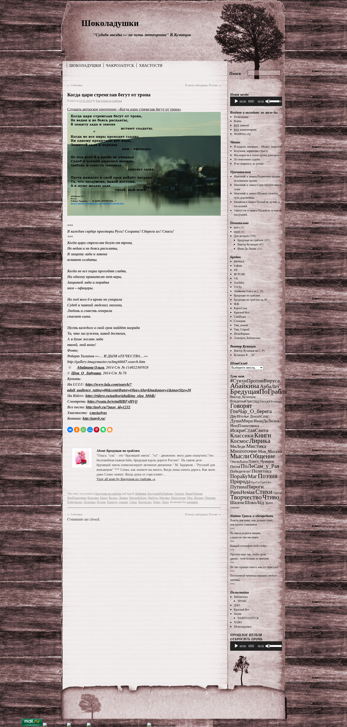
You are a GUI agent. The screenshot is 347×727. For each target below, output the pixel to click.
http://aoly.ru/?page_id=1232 (108, 407)
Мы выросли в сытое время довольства (257, 155)
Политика (89, 502)
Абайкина (140, 493)
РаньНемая (242, 491)
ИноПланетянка (76, 498)
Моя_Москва (195, 498)
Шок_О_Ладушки (86, 373)
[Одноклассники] (77, 429)
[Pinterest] (96, 429)
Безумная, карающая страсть (251, 151)
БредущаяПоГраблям (160, 493)
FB (235, 270)
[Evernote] (103, 429)
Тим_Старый (241, 329)
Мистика (164, 498)
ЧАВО (238, 622)
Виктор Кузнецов (247, 244)
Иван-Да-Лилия (246, 248)
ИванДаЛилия (194, 493)
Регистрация (241, 117)
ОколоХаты (239, 461)
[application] (256, 101)
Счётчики (74, 85)
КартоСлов (240, 308)
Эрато (165, 502)
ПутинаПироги (247, 486)
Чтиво (156, 502)
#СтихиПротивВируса (255, 380)
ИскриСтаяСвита (249, 430)
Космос (113, 498)
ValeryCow (240, 210)
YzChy (238, 287)
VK (236, 278)
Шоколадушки (110, 23)
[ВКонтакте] (70, 429)
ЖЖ (236, 304)
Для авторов (241, 236)
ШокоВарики (242, 333)
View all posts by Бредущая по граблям (126, 479)
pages (237, 231)
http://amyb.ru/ (94, 418)
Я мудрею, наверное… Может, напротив (258, 146)
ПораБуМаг (243, 475)
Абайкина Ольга (90, 367)
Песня (235, 466)
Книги (103, 498)
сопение (123, 502)
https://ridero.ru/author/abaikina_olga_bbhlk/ (120, 395)
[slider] (251, 101)
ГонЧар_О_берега (251, 411)
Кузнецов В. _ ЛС (244, 355)
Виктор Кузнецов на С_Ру (249, 350)
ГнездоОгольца (270, 401)
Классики (93, 498)
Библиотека (241, 597)
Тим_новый (241, 325)
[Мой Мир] (90, 429)
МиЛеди (153, 498)
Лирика (123, 498)
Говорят (179, 493)
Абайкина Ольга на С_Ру (248, 291)
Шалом (237, 502)
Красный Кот (241, 312)
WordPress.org (242, 134)
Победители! (74, 502)
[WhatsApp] (83, 429)
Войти (237, 121)
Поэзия (101, 502)
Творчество (145, 502)
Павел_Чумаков (261, 461)
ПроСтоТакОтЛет (261, 482)
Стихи (133, 502)
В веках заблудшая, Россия (203, 85)
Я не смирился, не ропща (248, 163)
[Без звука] (267, 101)
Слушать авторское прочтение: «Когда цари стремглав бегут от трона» (124, 109)
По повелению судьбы (247, 159)
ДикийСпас (259, 416)
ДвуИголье (239, 416)
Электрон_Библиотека (247, 338)
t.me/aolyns (98, 412)
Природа (112, 502)
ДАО (237, 605)
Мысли (239, 455)
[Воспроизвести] (236, 101)
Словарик (239, 321)
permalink (192, 502)
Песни (237, 614)
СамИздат (240, 316)
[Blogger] (110, 429)
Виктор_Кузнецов (243, 397)
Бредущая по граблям (109, 101)
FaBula (238, 265)
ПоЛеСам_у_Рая (260, 465)
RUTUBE (239, 274)
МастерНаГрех (138, 498)
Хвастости (150, 65)
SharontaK (240, 176)
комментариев (245, 129)
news (237, 227)
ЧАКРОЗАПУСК (120, 65)
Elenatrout (239, 202)
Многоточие (178, 498)
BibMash (239, 261)
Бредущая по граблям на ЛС (251, 299)
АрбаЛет (269, 386)
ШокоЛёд (254, 502)
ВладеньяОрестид (244, 400)
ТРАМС (242, 601)
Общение (210, 498)
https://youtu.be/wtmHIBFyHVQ (112, 401)
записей (241, 125)
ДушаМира (241, 420)
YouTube (239, 282)
